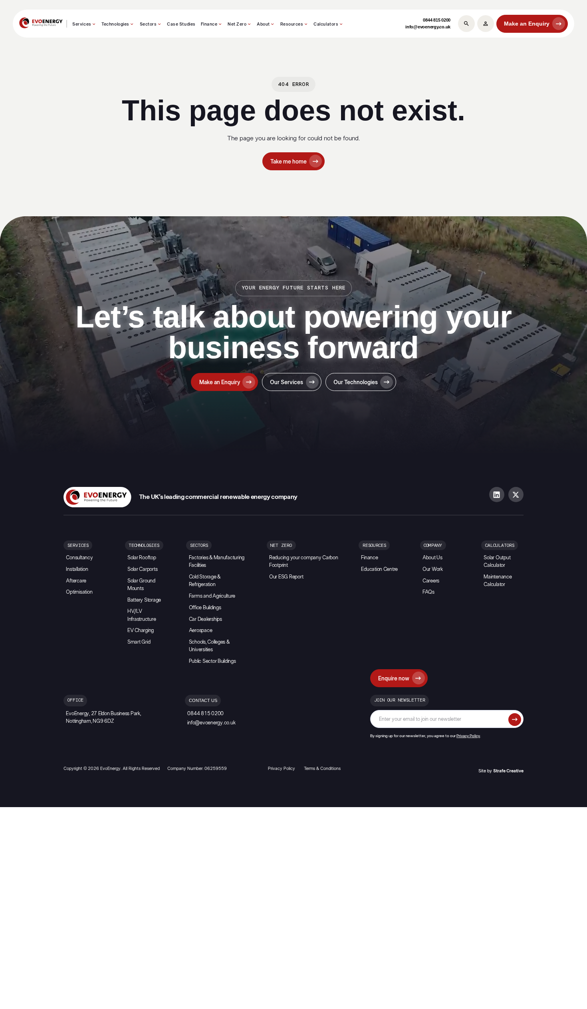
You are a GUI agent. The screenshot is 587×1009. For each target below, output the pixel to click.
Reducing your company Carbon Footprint (303, 561)
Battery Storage (144, 600)
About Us (432, 557)
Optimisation (79, 592)
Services (81, 24)
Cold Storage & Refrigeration (204, 580)
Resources (291, 24)
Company (433, 545)
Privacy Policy (468, 736)
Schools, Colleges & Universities (209, 646)
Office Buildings (205, 607)
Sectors (148, 24)
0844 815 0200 (436, 20)
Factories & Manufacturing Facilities (217, 561)
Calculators (325, 24)
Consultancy (79, 557)
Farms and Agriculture (212, 596)
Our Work (432, 569)
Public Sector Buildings (212, 661)
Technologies (115, 24)
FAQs (428, 592)
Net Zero (237, 24)
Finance (209, 24)
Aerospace (200, 630)
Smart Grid (138, 642)
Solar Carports (142, 569)
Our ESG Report (286, 577)
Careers (430, 581)
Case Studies (181, 24)
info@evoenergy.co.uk (427, 26)
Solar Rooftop (141, 557)
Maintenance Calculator (498, 580)
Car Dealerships (205, 619)
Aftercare (76, 581)
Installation (77, 569)
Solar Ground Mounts (141, 584)
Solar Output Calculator (497, 561)
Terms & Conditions (322, 768)
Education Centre (379, 569)
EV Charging (140, 630)
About (263, 24)
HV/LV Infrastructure (141, 615)
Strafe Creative (508, 771)
